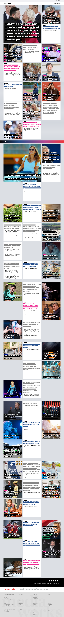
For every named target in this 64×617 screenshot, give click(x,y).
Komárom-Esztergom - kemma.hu (9, 609)
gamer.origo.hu (35, 599)
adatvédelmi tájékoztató (37, 583)
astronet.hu (35, 596)
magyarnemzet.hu (21, 602)
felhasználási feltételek (44, 583)
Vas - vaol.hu (20, 594)
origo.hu (19, 605)
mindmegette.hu (35, 603)
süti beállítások (50, 583)
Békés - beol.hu (6, 598)
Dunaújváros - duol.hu (7, 602)
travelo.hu (34, 604)
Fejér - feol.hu (6, 603)
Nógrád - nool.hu (6, 610)
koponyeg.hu (50, 604)
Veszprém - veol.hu (21, 595)
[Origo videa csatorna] (55, 581)
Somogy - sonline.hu (7, 611)
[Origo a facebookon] (49, 581)
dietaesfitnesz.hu (35, 605)
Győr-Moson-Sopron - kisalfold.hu (9, 604)
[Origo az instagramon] (53, 581)
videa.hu (49, 605)
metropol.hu (49, 595)
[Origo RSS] (57, 581)
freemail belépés (57, 3)
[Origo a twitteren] (51, 581)
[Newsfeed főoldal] (7, 581)
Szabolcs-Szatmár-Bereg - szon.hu (9, 612)
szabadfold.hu (20, 603)
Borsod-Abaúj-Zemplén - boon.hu (9, 599)
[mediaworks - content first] (10, 589)
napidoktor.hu (35, 602)
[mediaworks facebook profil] (56, 589)
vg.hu (19, 610)
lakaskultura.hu (35, 598)
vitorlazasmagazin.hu (36, 606)
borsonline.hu (35, 614)
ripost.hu (49, 594)
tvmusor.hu (34, 609)
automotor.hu (35, 597)
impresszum (53, 583)
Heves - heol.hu (6, 606)
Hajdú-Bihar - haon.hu (7, 605)
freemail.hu (49, 603)
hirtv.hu (19, 604)
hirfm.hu (49, 613)
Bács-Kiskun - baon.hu (7, 596)
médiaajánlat (57, 583)
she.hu (49, 598)
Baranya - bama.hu (7, 597)
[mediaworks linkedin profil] (58, 589)
